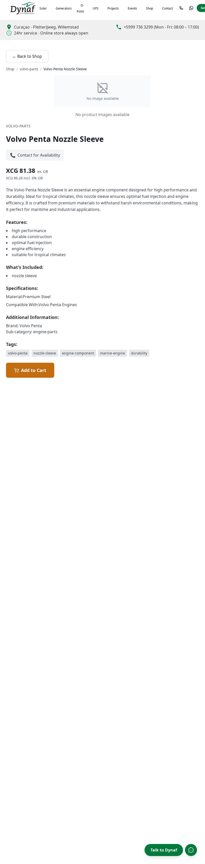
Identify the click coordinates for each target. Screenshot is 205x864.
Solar (43, 8)
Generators (64, 8)
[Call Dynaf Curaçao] (181, 8)
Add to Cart (33, 370)
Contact (167, 8)
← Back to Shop (27, 56)
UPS (95, 8)
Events (132, 8)
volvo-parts (29, 69)
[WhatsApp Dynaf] (191, 8)
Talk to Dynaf (163, 850)
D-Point (80, 8)
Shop (149, 8)
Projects (113, 8)
